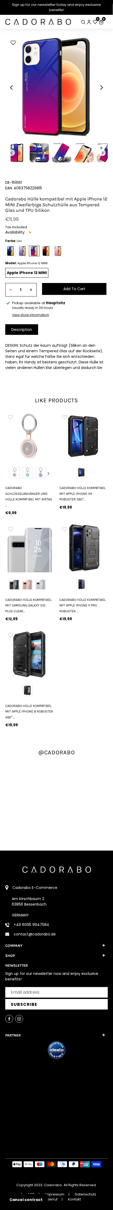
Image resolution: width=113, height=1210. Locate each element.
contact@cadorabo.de (35, 934)
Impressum (54, 1194)
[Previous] (12, 88)
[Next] (101, 88)
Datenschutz (85, 1194)
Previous (10, 473)
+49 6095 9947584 (31, 924)
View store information (30, 315)
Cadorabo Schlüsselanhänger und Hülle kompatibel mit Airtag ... (28, 496)
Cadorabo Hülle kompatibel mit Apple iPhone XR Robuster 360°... (82, 493)
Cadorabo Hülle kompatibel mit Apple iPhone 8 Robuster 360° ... (29, 711)
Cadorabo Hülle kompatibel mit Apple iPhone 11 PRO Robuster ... (82, 605)
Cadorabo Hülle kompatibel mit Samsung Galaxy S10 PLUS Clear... (28, 605)
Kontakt (74, 1199)
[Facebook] (9, 1019)
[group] (29, 436)
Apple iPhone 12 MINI (27, 272)
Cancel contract (26, 1199)
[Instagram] (19, 1019)
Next (48, 473)
